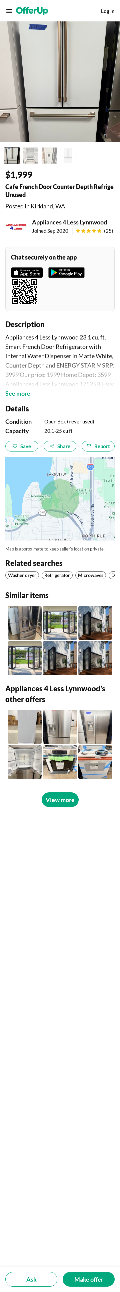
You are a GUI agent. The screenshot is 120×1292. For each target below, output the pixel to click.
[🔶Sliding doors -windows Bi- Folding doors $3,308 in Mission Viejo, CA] (95, 623)
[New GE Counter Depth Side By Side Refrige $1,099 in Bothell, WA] (95, 727)
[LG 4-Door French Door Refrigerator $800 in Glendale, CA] (25, 623)
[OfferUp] (32, 11)
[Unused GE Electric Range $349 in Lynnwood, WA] (95, 762)
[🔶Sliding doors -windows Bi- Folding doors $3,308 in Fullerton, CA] (60, 623)
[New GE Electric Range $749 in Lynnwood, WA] (60, 762)
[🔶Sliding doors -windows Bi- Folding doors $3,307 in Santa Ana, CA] (95, 658)
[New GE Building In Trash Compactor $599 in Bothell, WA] (25, 727)
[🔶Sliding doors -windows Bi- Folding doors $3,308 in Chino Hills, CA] (25, 658)
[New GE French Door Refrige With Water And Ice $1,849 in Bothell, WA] (60, 727)
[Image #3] (49, 155)
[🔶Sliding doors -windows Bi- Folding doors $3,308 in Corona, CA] (60, 658)
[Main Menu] (9, 11)
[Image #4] (68, 155)
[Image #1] (12, 155)
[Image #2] (31, 155)
